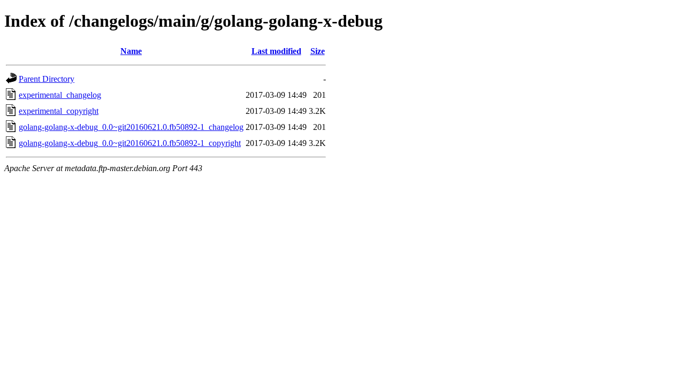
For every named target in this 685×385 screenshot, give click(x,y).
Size (317, 51)
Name (131, 51)
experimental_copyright (58, 111)
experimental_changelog (60, 94)
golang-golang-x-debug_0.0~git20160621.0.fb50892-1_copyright (130, 143)
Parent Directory (46, 78)
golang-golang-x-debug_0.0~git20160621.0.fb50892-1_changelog (131, 127)
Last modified (276, 51)
